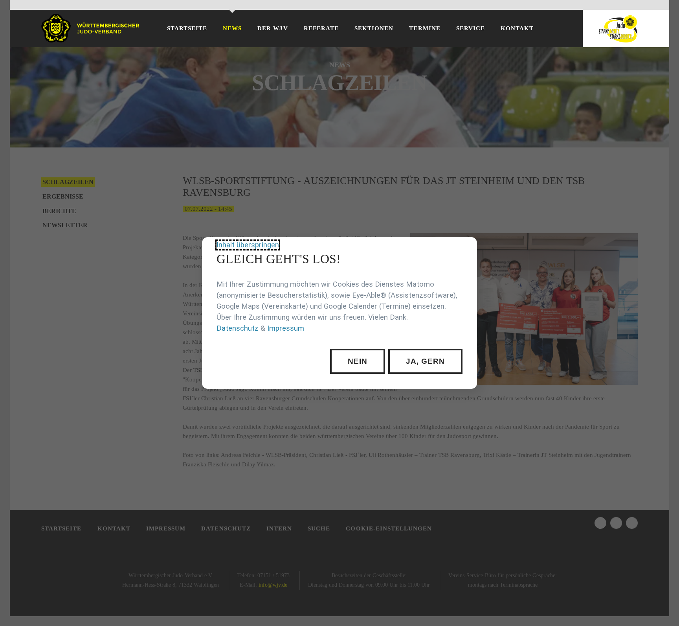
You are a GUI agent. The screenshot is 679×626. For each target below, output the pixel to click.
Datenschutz (238, 328)
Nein (357, 361)
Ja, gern (425, 361)
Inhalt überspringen (248, 245)
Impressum (285, 328)
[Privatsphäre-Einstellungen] (465, 249)
